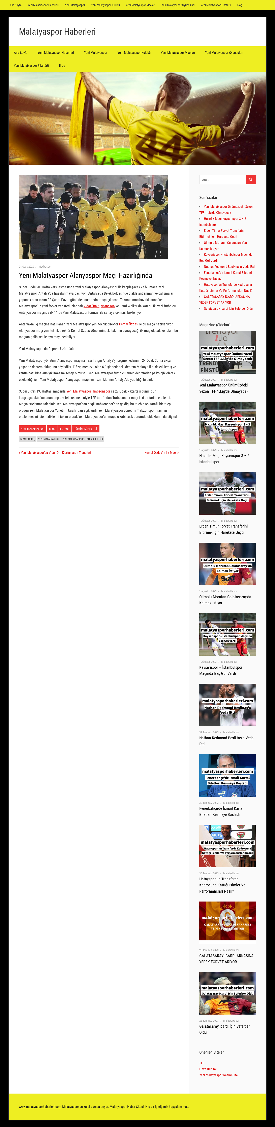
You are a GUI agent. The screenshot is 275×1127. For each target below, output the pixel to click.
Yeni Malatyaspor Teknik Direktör (82, 438)
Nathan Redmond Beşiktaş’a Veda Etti (229, 267)
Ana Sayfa (16, 5)
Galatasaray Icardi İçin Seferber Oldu (228, 308)
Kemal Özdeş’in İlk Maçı (161, 453)
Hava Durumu (208, 1069)
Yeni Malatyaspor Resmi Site (218, 1075)
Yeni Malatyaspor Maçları (140, 5)
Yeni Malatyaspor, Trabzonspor (88, 391)
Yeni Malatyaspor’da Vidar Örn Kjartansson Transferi (56, 453)
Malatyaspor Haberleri (57, 31)
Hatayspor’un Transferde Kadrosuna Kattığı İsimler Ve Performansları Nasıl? (222, 885)
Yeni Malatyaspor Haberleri (43, 5)
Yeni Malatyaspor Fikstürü (216, 5)
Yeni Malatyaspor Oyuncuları (178, 5)
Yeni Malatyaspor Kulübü (105, 5)
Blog (239, 5)
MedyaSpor (45, 266)
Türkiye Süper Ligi (85, 428)
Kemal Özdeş (128, 324)
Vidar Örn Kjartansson (99, 306)
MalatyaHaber (229, 379)
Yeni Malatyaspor (75, 5)
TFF (201, 1063)
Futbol (64, 428)
